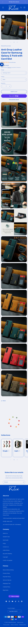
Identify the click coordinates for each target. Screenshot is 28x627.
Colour (2, 76)
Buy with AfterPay (7, 553)
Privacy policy (6, 624)
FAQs (4, 543)
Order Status (6, 550)
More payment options (14, 99)
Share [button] (4, 400)
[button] (3, 7)
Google (5, 451)
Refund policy (20, 622)
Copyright (5, 557)
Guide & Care (6, 536)
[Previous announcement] (2, 2)
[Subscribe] (23, 482)
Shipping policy (22, 624)
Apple (16, 451)
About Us (5, 533)
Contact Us (6, 546)
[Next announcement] (25, 2)
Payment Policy (7, 576)
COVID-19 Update (7, 560)
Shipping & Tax (6, 583)
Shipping (9, 67)
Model (2, 69)
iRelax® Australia (12, 622)
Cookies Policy (6, 586)
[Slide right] (17, 42)
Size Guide (5, 540)
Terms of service (14, 624)
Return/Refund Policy (8, 570)
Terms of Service (7, 580)
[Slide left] (10, 42)
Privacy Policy (6, 573)
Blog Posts (5, 590)
